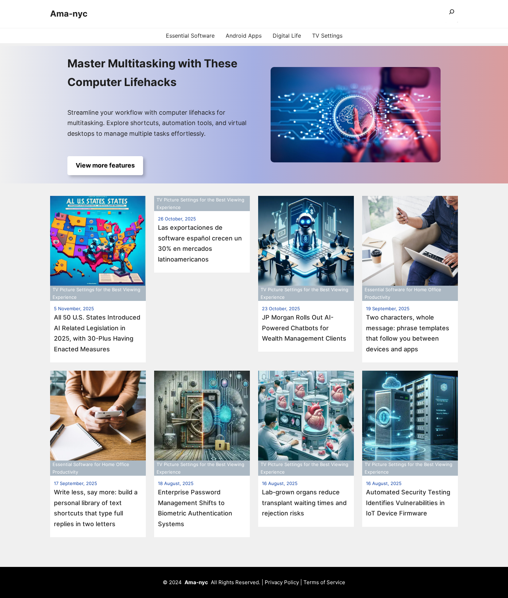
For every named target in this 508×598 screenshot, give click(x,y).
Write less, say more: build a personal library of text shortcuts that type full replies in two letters (96, 508)
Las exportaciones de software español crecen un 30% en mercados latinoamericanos (200, 243)
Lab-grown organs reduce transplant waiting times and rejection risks (304, 502)
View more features (105, 165)
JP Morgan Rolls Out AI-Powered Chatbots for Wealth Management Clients (304, 328)
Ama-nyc (68, 14)
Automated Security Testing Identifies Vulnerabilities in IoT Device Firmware (408, 502)
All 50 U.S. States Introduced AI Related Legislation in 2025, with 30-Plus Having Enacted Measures (97, 333)
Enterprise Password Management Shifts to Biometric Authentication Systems (195, 508)
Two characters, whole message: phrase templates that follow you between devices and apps (407, 333)
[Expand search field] (451, 14)
